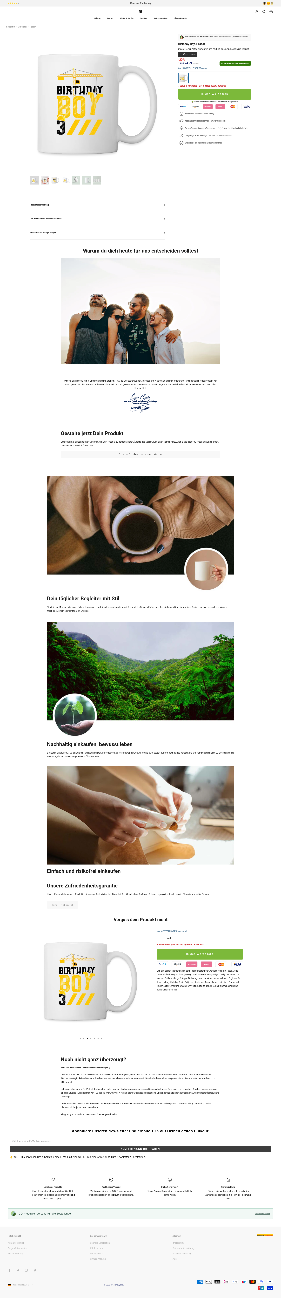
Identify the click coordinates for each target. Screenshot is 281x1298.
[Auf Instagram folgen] (26, 1270)
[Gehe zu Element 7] (96, 180)
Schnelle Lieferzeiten (100, 1243)
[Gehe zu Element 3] (55, 180)
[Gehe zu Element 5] (76, 180)
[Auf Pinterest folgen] (34, 1270)
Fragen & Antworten (17, 1248)
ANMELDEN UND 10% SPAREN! (140, 1149)
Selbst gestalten (160, 18)
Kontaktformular (16, 1243)
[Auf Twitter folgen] (18, 1270)
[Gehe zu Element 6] (86, 180)
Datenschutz (96, 1253)
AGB (175, 1259)
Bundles (143, 18)
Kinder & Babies (127, 18)
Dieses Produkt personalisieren (140, 454)
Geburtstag (23, 27)
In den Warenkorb (214, 94)
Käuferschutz (96, 1248)
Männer (97, 18)
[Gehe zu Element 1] (34, 180)
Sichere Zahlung (98, 1259)
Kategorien (11, 27)
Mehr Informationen (262, 1214)
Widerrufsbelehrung (182, 1253)
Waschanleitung (15, 1253)
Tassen (33, 27)
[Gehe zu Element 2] (44, 180)
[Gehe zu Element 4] (65, 180)
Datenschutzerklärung (183, 1248)
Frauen (110, 18)
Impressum (178, 1243)
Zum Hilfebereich (63, 905)
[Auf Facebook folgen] (9, 1270)
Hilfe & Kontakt (180, 18)
